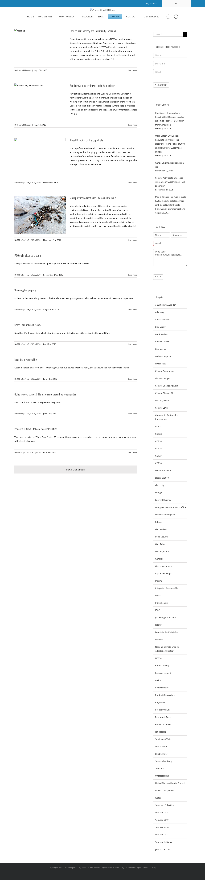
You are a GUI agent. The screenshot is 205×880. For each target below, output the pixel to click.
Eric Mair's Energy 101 (165, 514)
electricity (159, 485)
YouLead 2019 (161, 819)
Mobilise (159, 639)
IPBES (158, 595)
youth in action (162, 849)
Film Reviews (161, 529)
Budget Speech (162, 341)
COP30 (158, 463)
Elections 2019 (162, 477)
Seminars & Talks (163, 739)
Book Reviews (161, 334)
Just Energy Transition (165, 617)
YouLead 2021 (161, 834)
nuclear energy (162, 665)
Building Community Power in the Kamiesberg (92, 85)
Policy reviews (161, 687)
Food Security (161, 536)
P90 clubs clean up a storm (27, 255)
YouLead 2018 (161, 812)
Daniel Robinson (163, 470)
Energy (158, 492)
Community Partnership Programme (166, 417)
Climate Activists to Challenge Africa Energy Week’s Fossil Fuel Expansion (170, 181)
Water (158, 797)
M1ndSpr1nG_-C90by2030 (29, 182)
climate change (162, 378)
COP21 (158, 426)
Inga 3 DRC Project (164, 573)
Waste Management (164, 790)
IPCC (157, 610)
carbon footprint (163, 356)
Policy (158, 680)
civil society (160, 363)
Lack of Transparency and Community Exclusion (93, 31)
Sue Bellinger (161, 753)
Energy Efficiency (163, 499)
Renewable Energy (164, 717)
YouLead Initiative (163, 842)
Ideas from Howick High (26, 359)
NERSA (158, 658)
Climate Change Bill (164, 393)
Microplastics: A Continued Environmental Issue (93, 198)
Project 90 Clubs (162, 709)
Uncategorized (162, 775)
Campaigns (160, 348)
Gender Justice (162, 551)
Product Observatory (165, 695)
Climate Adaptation (164, 371)
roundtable (160, 731)
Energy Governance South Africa (170, 507)
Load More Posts (76, 469)
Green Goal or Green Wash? (27, 325)
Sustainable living (163, 761)
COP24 (158, 441)
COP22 (158, 433)
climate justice (162, 400)
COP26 (158, 448)
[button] (176, 16)
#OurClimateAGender (165, 304)
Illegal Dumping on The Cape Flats (86, 140)
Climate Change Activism (167, 385)
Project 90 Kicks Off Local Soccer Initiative (35, 429)
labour (158, 624)
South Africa (161, 746)
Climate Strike (161, 407)
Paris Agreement (163, 672)
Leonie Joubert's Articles (166, 632)
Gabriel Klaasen (24, 70)
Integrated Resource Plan (167, 588)
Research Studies (163, 724)
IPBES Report (161, 602)
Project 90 (160, 702)
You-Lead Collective (164, 805)
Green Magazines (163, 566)
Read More (132, 70)
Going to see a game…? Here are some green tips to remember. (45, 394)
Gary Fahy (160, 544)
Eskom (158, 522)
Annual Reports (162, 319)
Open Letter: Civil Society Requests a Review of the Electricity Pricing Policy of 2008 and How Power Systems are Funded (170, 143)
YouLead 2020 (161, 827)
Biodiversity (160, 326)
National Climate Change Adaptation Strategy (167, 648)
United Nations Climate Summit (170, 783)
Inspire (158, 580)
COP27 (158, 455)
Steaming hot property (25, 290)
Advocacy (159, 312)
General (159, 558)
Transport (160, 768)
